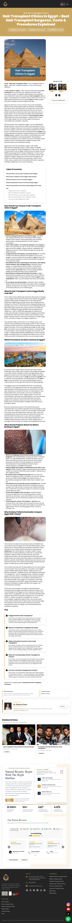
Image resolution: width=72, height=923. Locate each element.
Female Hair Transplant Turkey (56, 890)
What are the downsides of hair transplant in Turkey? (22, 197)
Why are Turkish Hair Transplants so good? (19, 193)
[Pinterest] (44, 892)
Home (6, 83)
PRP (44, 329)
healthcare (8, 551)
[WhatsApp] (68, 919)
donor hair (19, 270)
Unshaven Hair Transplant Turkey (57, 885)
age (34, 257)
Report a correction (46, 693)
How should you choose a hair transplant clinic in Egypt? (22, 173)
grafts (40, 377)
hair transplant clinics (36, 115)
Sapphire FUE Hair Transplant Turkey (58, 878)
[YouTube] (68, 909)
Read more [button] (13, 847)
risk (22, 466)
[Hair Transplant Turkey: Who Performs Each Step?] (18, 734)
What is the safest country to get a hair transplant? (21, 195)
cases (24, 478)
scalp (26, 377)
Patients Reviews (6, 913)
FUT (21, 373)
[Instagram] (68, 904)
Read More (7, 751)
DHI (5, 329)
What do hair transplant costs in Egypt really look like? (21, 176)
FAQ (7, 188)
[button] (9, 848)
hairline (6, 135)
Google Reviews (13, 861)
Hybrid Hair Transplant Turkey (56, 883)
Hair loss (34, 501)
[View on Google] (47, 853)
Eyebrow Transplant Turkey (8, 908)
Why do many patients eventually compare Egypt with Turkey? (23, 185)
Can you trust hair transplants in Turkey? (18, 199)
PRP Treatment (52, 894)
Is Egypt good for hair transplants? (17, 191)
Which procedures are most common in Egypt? (19, 179)
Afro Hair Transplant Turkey (56, 887)
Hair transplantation (23, 264)
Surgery (39, 131)
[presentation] (56, 95)
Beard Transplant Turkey (7, 905)
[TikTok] (68, 914)
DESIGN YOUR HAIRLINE (9, 800)
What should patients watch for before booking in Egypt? (22, 182)
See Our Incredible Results (58, 100)
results (12, 254)
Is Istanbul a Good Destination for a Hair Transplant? (50, 747)
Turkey (17, 91)
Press (3, 915)
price (31, 99)
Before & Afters (5, 910)
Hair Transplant (5, 903)
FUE (34, 327)
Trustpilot (24, 861)
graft (38, 277)
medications (10, 279)
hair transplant (35, 96)
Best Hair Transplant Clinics (18, 83)
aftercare (20, 282)
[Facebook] (27, 892)
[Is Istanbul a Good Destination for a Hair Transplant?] (53, 734)
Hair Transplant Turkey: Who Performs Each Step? (18, 747)
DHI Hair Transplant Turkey (55, 880)
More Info (63, 706)
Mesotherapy (52, 892)
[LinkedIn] (37, 892)
